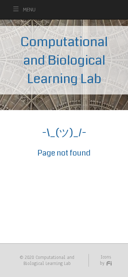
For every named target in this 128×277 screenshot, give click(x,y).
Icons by (105, 260)
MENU (29, 9)
